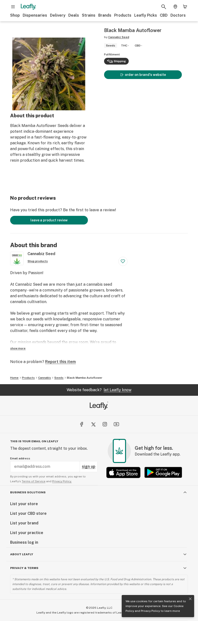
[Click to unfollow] (122, 261)
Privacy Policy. (62, 481)
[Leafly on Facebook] (81, 424)
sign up (88, 466)
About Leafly (21, 554)
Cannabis (44, 377)
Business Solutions (28, 492)
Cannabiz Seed (118, 37)
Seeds (59, 377)
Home (14, 377)
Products (122, 15)
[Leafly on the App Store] (123, 472)
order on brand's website (145, 75)
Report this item (60, 361)
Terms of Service (33, 481)
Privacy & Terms (24, 568)
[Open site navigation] (13, 7)
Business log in (24, 542)
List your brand (24, 523)
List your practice (26, 532)
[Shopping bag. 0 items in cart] (185, 7)
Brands (104, 15)
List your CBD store (28, 513)
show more (18, 348)
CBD (164, 15)
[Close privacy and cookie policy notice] (190, 599)
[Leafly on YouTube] (116, 424)
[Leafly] (28, 7)
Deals (73, 15)
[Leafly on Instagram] (105, 424)
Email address (20, 458)
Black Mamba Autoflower (84, 377)
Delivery (57, 15)
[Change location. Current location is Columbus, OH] (175, 7)
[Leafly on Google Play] (163, 472)
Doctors (178, 15)
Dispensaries (35, 15)
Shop (15, 15)
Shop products (38, 261)
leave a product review (49, 220)
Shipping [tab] (120, 61)
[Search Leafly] (164, 7)
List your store (24, 504)
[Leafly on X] (93, 424)
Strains (88, 15)
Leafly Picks (145, 15)
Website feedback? (99, 390)
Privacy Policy (150, 611)
